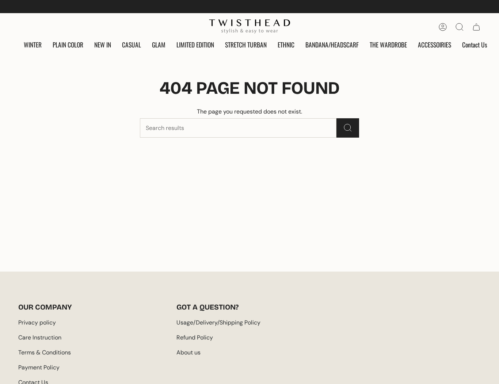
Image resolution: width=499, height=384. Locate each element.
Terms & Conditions (44, 352)
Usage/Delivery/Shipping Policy (218, 322)
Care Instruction (39, 337)
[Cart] (476, 27)
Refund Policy (194, 337)
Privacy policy (37, 322)
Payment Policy (39, 367)
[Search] (347, 128)
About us (188, 352)
